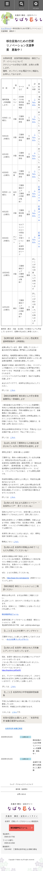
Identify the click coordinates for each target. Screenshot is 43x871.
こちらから (34, 102)
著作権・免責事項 (21, 789)
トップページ (6, 28)
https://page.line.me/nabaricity (18, 578)
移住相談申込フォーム (10, 614)
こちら (12, 390)
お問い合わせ (21, 794)
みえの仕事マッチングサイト (18, 639)
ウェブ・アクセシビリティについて (21, 784)
